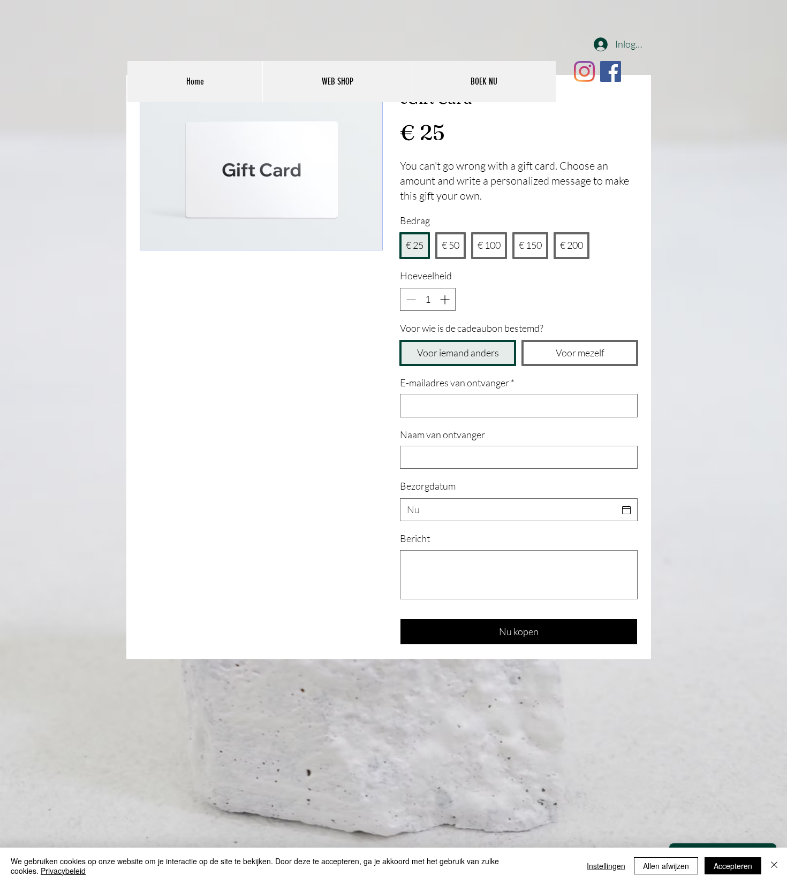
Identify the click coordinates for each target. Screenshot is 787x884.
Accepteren (733, 865)
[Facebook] (610, 71)
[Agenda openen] (626, 510)
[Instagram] (584, 71)
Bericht (415, 538)
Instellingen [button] (606, 865)
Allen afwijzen (666, 865)
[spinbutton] (427, 299)
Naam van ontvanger (442, 434)
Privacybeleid (63, 870)
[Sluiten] (774, 865)
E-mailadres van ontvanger (457, 382)
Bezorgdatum (428, 486)
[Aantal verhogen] (445, 299)
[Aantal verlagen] (410, 299)
